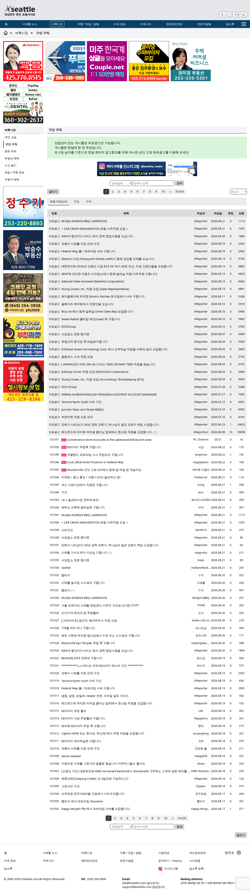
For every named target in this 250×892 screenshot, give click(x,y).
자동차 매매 (12, 179)
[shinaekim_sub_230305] (23, 61)
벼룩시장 (57, 24)
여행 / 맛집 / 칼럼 (88, 24)
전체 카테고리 (58, 201)
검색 (179, 183)
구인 (76, 201)
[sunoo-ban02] (107, 61)
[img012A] (23, 250)
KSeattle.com (29, 879)
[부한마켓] (23, 336)
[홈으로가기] (19, 10)
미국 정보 (120, 24)
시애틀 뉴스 (29, 24)
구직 (88, 201)
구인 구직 (11, 144)
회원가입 (239, 14)
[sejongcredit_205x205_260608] (23, 293)
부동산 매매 (12, 158)
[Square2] (23, 103)
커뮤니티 (145, 24)
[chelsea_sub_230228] (23, 380)
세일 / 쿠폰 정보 (14, 172)
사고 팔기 (10, 165)
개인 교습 (10, 137)
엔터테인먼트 (174, 24)
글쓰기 (53, 191)
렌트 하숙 (10, 151)
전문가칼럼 (204, 24)
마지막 (180, 191)
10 (163, 191)
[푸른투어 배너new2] (65, 61)
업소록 (230, 24)
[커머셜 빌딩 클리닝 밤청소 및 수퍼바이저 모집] (149, 61)
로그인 (225, 14)
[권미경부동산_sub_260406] (191, 61)
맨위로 (230, 853)
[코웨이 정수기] (23, 206)
